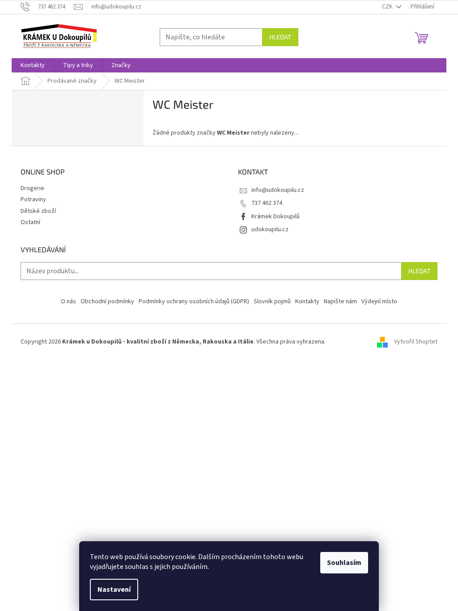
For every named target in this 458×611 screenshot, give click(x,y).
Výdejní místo (379, 301)
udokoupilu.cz (269, 229)
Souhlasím (344, 563)
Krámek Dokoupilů (275, 216)
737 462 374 (266, 203)
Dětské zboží (38, 211)
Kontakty (307, 301)
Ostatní (30, 222)
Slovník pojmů (272, 301)
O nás (68, 301)
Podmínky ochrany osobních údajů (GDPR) (194, 301)
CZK (388, 7)
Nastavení (114, 589)
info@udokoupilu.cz (277, 190)
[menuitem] (33, 65)
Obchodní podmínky (107, 301)
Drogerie (32, 188)
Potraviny (33, 199)
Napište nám (340, 301)
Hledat (280, 37)
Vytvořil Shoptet (415, 341)
